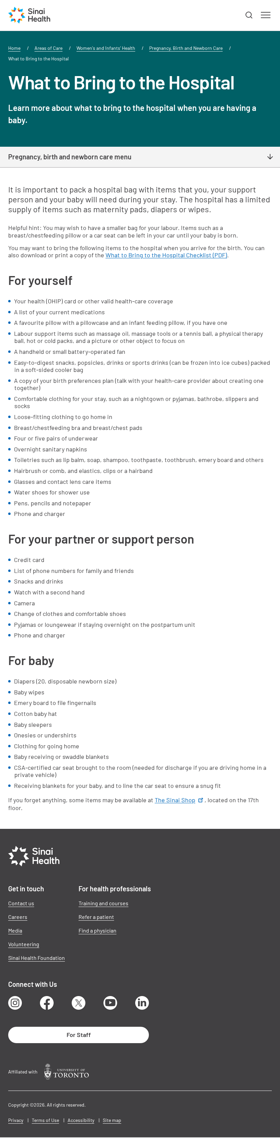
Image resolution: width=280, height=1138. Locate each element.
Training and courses (103, 903)
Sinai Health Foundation (36, 957)
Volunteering (23, 944)
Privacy (15, 1120)
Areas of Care (48, 48)
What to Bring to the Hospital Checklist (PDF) (166, 255)
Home (14, 48)
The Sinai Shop (175, 800)
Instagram (15, 1003)
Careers (17, 916)
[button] (249, 15)
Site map (112, 1120)
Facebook (47, 1003)
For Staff (79, 1034)
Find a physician (97, 930)
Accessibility (81, 1120)
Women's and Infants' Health (105, 48)
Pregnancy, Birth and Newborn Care (186, 48)
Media (15, 930)
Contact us (21, 903)
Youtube (110, 1003)
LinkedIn (142, 1003)
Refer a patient (96, 916)
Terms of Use (45, 1120)
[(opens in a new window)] (66, 1072)
